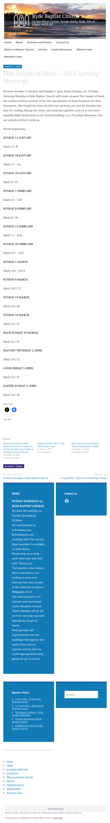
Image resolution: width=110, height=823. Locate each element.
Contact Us (62, 42)
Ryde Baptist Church (55, 16)
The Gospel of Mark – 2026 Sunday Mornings (27, 714)
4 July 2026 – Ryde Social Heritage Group (26, 700)
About (19, 42)
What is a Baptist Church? (19, 49)
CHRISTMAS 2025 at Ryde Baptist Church (27, 727)
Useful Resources (62, 49)
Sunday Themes (15, 466)
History (42, 49)
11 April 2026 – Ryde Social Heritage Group (27, 707)
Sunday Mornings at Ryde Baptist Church (27, 720)
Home (7, 42)
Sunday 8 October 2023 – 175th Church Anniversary (50, 445)
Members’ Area (13, 56)
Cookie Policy (58, 818)
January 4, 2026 (12, 66)
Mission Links (84, 49)
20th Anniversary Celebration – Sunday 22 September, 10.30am (85, 445)
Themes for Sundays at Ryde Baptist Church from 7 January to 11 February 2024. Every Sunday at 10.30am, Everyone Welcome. (18, 447)
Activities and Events (39, 42)
